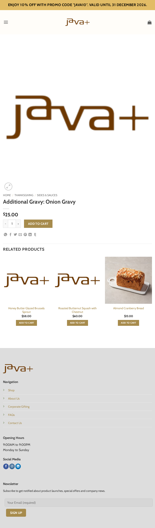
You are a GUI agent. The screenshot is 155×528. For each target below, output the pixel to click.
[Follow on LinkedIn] (18, 466)
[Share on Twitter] (15, 235)
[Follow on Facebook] (6, 466)
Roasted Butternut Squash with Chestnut (77, 310)
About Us (14, 398)
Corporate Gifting (18, 406)
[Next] (152, 294)
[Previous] (3, 294)
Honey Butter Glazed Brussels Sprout (26, 310)
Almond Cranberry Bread (128, 308)
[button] (6, 22)
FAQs (11, 415)
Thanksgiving (24, 195)
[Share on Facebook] (10, 235)
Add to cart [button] (26, 322)
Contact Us (15, 423)
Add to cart (38, 224)
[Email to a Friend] (20, 235)
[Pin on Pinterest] (25, 235)
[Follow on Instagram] (12, 466)
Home (7, 195)
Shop (11, 390)
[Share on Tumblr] (35, 235)
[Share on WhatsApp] (5, 235)
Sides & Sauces (47, 195)
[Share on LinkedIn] (30, 235)
